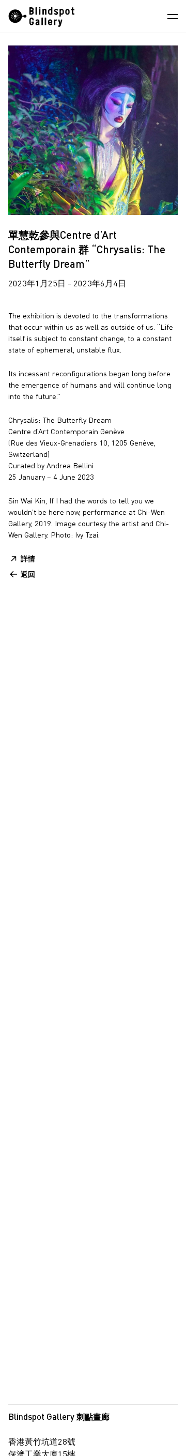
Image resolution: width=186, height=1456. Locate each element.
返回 (28, 574)
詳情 (28, 558)
